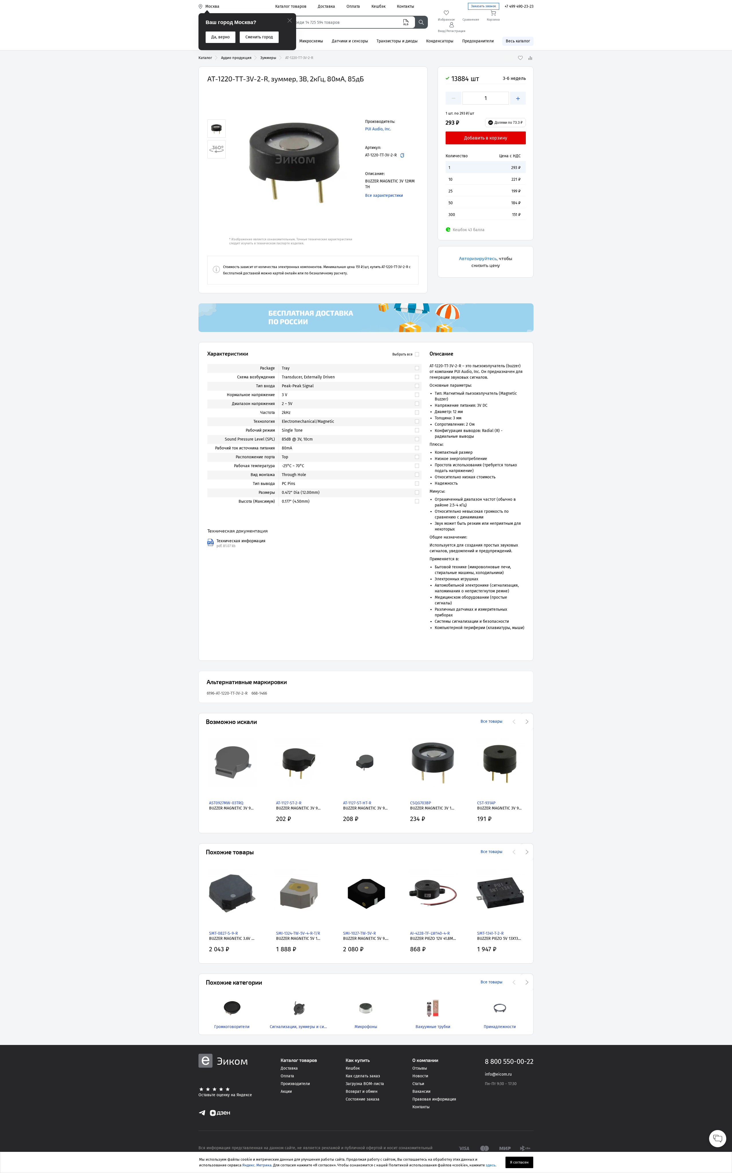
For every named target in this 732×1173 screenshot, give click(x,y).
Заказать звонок (483, 6)
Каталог (205, 58)
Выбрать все (402, 354)
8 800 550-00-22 (509, 1062)
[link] (348, 368)
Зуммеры (268, 58)
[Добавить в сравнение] (530, 57)
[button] (295, 159)
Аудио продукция (236, 58)
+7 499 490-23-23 (519, 6)
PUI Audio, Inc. (378, 129)
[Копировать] (402, 155)
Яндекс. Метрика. (257, 1165)
